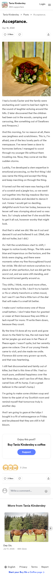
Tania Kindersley (17, 3)
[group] (26, 532)
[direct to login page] (30, 491)
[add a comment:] (20, 34)
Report (44, 566)
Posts (26, 14)
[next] (50, 528)
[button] (49, 5)
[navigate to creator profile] (5, 5)
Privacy (23, 566)
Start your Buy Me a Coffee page (25, 572)
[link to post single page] (26, 531)
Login (42, 4)
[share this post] (48, 34)
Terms (34, 566)
